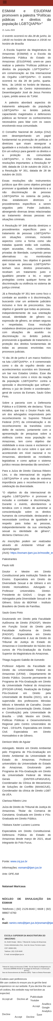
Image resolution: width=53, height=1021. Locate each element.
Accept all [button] (7, 999)
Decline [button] (6, 1014)
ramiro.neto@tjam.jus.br (23, 922)
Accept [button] (36, 1006)
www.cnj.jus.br (18, 861)
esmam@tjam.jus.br (30, 867)
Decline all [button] (22, 999)
